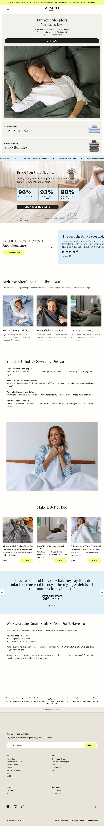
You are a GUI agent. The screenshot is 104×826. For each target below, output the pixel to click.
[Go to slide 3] (54, 605)
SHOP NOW (52, 41)
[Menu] (8, 8)
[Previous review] (52, 247)
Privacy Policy (78, 821)
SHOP (26, 561)
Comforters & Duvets (14, 762)
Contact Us (56, 793)
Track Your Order (59, 759)
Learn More (13, 252)
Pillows (9, 767)
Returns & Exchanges (60, 762)
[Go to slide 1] (49, 605)
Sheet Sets (10, 759)
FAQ (53, 770)
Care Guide (56, 767)
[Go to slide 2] (52, 605)
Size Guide (56, 764)
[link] (38, 207)
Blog (8, 793)
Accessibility (93, 821)
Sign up (90, 745)
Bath (8, 773)
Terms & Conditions (60, 821)
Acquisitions (57, 790)
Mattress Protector (13, 770)
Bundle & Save (12, 764)
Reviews (9, 790)
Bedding (9, 776)
